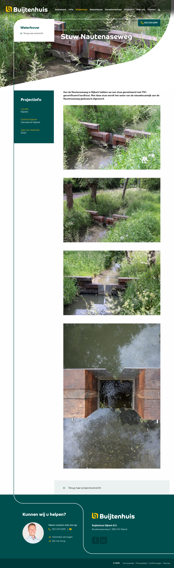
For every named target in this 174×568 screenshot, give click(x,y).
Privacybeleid (141, 563)
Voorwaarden (128, 563)
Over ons (140, 9)
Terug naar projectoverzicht (84, 487)
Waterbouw (81, 9)
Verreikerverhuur (113, 9)
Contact (151, 9)
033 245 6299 (151, 22)
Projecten (129, 9)
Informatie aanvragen (62, 537)
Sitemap (166, 563)
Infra (71, 9)
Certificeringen (155, 563)
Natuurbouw (96, 9)
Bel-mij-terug (58, 541)
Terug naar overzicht (33, 33)
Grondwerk (60, 9)
